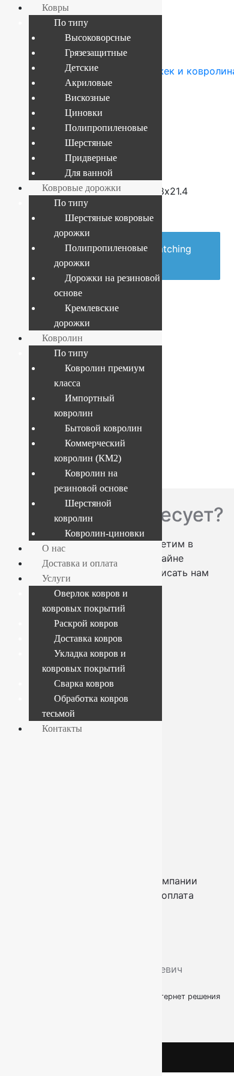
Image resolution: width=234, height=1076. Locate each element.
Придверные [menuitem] (91, 158)
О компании (168, 881)
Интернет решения (187, 996)
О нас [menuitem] (53, 548)
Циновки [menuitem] (84, 113)
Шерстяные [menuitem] (88, 143)
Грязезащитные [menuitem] (96, 52)
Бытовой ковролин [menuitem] (103, 428)
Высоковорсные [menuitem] (98, 37)
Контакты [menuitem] (62, 728)
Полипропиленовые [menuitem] (106, 128)
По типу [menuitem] (71, 22)
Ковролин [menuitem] (62, 338)
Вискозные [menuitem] (87, 98)
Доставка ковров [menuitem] (88, 638)
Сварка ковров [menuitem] (84, 683)
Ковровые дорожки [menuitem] (81, 188)
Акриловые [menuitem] (88, 83)
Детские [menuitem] (81, 67)
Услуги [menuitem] (56, 578)
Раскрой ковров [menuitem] (86, 623)
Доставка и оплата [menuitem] (80, 563)
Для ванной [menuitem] (89, 173)
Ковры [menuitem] (55, 7)
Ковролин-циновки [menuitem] (105, 533)
